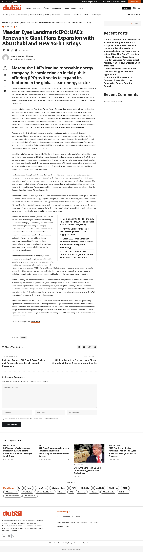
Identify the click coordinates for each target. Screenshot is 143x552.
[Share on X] (3, 50)
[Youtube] (4, 536)
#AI (71, 492)
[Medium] (134, 15)
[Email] (7, 50)
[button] (139, 8)
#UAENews (77, 15)
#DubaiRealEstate (36, 15)
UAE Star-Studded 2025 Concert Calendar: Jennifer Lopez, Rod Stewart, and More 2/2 (77, 254)
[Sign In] (134, 8)
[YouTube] (129, 15)
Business (8, 27)
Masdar (23, 338)
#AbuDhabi (123, 492)
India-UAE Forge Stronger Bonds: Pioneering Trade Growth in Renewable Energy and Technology (76, 243)
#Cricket (93, 492)
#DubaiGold (56, 15)
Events (13, 445)
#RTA (47, 15)
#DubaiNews (22, 15)
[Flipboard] (137, 15)
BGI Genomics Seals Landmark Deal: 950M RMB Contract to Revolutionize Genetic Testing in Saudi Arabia (17, 452)
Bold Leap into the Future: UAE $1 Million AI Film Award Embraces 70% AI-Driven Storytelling (77, 221)
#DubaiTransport (12, 496)
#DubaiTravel (30, 496)
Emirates (81, 492)
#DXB (86, 15)
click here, (35, 321)
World (83, 465)
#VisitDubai (27, 492)
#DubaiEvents (108, 492)
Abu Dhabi (66, 15)
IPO (27, 133)
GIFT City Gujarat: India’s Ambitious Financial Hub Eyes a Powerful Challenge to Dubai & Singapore (122, 452)
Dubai (13, 15)
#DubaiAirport (96, 15)
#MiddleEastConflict (45, 492)
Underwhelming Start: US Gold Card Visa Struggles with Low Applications (120, 71)
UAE (6, 15)
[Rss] (139, 15)
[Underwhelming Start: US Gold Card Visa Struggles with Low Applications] (89, 453)
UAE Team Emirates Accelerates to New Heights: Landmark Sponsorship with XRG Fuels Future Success (54, 452)
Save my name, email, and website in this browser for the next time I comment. (31, 419)
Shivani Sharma (18, 56)
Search (136, 24)
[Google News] (131, 15)
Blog (10, 22)
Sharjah (61, 492)
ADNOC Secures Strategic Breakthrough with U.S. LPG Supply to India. (74, 231)
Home (4, 22)
